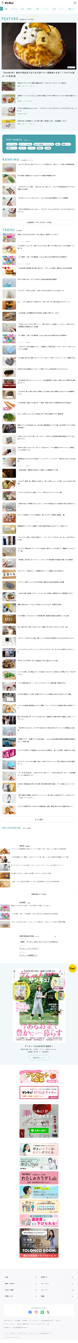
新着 (6, 9)
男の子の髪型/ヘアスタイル (43, 144)
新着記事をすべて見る (39, 894)
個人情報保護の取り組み (20, 1327)
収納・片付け (10, 1283)
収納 (37, 9)
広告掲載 (17, 1320)
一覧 (55, 936)
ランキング (14, 9)
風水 (57, 144)
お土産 (48, 148)
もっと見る (39, 819)
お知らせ (58, 1320)
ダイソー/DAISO (25, 144)
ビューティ (45, 9)
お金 (22, 9)
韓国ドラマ (66, 144)
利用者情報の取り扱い (47, 1320)
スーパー (62, 9)
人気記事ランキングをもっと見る (39, 222)
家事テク (30, 9)
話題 (42, 1296)
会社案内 (6, 1327)
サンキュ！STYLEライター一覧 (40, 1324)
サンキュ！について (9, 1324)
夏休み (40, 148)
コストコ (22, 148)
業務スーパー (11, 148)
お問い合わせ (8, 1320)
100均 (54, 9)
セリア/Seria (11, 144)
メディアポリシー (34, 1320)
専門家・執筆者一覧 (23, 1324)
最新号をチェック (39, 1058)
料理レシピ (71, 9)
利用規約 (24, 1320)
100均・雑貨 (9, 1290)
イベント (32, 148)
